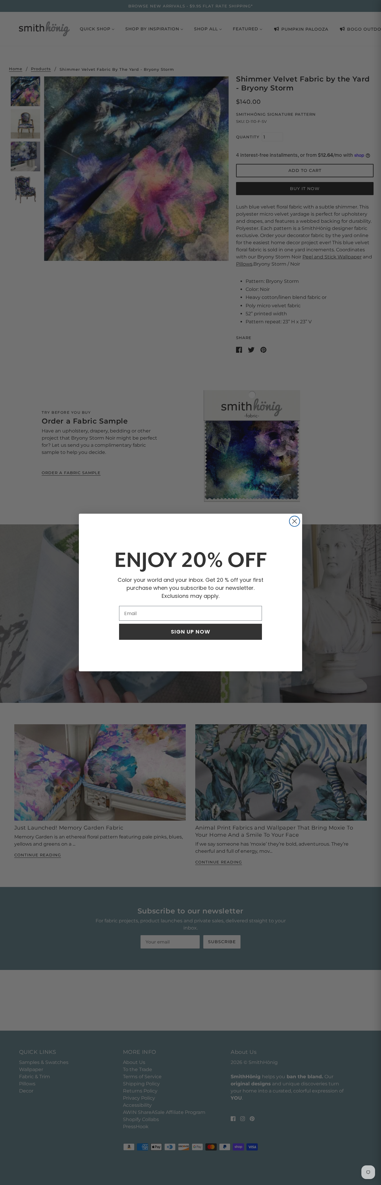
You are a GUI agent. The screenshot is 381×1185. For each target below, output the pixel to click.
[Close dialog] (294, 521)
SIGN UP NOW (190, 631)
